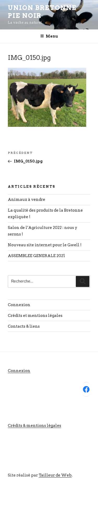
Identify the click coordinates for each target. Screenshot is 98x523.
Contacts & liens (24, 326)
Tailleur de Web (55, 475)
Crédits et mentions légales (35, 315)
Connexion (19, 304)
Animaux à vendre (26, 199)
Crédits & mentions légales (34, 425)
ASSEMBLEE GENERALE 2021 (36, 255)
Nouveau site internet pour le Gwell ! (45, 245)
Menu (52, 36)
